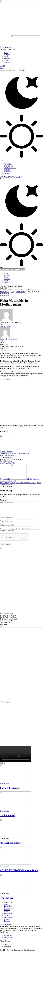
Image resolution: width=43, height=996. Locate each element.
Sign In (20, 286)
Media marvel (7, 815)
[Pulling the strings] (15, 781)
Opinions (7, 170)
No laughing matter (10, 842)
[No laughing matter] (15, 836)
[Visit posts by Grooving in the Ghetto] (5, 337)
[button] (1, 179)
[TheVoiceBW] (11, 177)
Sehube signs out (5, 457)
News (6, 904)
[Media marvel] (15, 809)
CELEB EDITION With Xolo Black (19, 870)
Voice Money (8, 164)
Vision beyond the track (8, 455)
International (8, 171)
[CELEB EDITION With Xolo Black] (15, 864)
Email (2, 521)
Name (2, 517)
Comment (4, 500)
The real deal (7, 897)
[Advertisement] (21, 401)
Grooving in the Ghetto (7, 326)
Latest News (8, 906)
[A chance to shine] (8, 450)
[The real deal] (15, 891)
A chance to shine (6, 452)
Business (7, 910)
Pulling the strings (10, 788)
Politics (6, 919)
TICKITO (7, 173)
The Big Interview (10, 168)
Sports (6, 915)
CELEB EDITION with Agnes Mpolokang (14, 453)
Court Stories (8, 166)
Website (2, 525)
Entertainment (4, 295)
